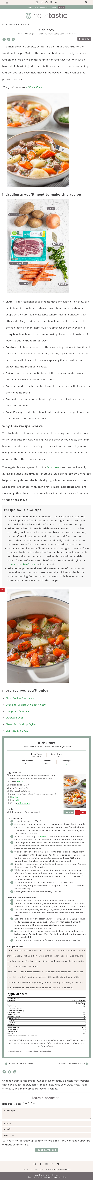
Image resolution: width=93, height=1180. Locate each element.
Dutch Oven (43, 836)
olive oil (21, 781)
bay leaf (15, 797)
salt (17, 800)
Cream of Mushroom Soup (72, 1063)
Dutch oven (54, 467)
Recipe (85, 38)
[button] (7, 2)
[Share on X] (13, 39)
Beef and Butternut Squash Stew (26, 704)
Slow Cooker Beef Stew (20, 698)
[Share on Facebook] (8, 39)
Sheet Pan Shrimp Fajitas (21, 724)
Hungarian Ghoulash (18, 711)
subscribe (84, 1140)
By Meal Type (14, 24)
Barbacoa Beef (14, 717)
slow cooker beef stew (21, 564)
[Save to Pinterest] (4, 39)
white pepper (23, 803)
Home (4, 24)
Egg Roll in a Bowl (17, 730)
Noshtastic (46, 15)
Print (70, 812)
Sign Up (61, 7)
